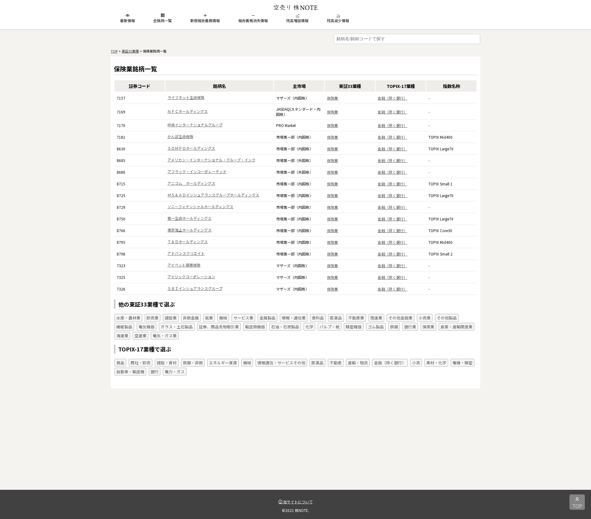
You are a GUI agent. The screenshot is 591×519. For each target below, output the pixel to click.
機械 (223, 318)
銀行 (155, 371)
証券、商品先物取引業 (219, 327)
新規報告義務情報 (205, 20)
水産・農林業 (128, 318)
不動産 (336, 363)
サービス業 (243, 318)
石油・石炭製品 (285, 327)
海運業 (122, 336)
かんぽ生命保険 (180, 136)
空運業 (141, 336)
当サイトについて (297, 501)
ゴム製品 (376, 327)
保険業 (332, 98)
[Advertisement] (295, 447)
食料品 (318, 318)
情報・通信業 (294, 318)
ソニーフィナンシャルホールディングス (200, 206)
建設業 (171, 318)
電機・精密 (462, 363)
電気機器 (147, 327)
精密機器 (354, 327)
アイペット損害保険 (183, 264)
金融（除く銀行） (392, 98)
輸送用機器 (255, 327)
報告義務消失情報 (253, 20)
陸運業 (376, 318)
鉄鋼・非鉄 (193, 363)
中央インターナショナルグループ (195, 124)
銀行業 (410, 327)
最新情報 (127, 20)
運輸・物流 (358, 363)
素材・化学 (436, 363)
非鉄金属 (191, 318)
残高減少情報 (338, 20)
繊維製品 (124, 327)
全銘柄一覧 (162, 20)
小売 (416, 363)
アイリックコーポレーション (191, 276)
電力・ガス (175, 371)
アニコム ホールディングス (191, 183)
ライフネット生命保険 (185, 97)
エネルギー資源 (223, 363)
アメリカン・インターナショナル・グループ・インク (211, 159)
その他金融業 (400, 318)
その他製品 (447, 318)
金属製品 (267, 318)
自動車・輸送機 (130, 371)
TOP (114, 51)
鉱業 (209, 318)
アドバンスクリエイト (186, 253)
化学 (309, 327)
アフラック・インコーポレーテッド (197, 171)
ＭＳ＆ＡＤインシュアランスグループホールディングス (213, 194)
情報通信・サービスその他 (281, 363)
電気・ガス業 (165, 336)
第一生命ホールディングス (189, 218)
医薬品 (336, 318)
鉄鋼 (394, 327)
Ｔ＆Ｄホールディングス (187, 241)
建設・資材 (167, 363)
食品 (120, 363)
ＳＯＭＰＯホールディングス (191, 148)
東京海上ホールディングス (189, 229)
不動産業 (356, 318)
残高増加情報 (297, 20)
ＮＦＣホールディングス (187, 111)
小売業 (425, 318)
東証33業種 (130, 51)
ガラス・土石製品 (177, 327)
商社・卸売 (141, 363)
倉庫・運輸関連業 (456, 327)
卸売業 (153, 318)
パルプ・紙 (330, 327)
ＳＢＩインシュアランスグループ (195, 288)
